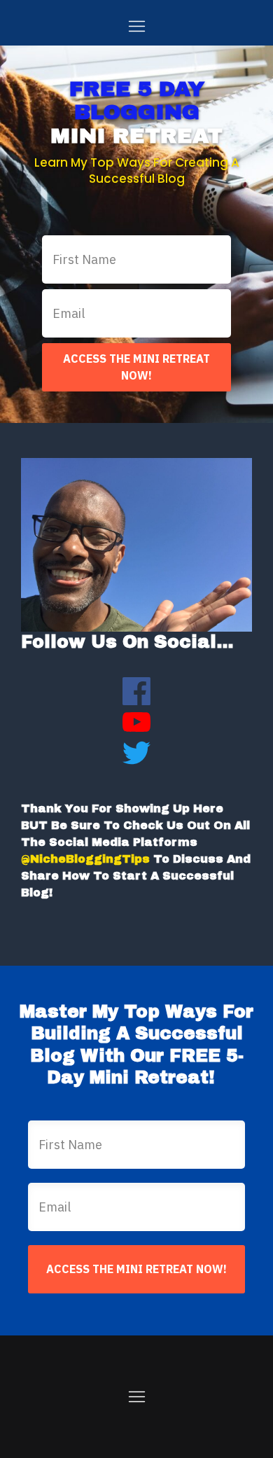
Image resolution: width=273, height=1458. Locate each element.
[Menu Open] (136, 26)
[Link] (136, 691)
